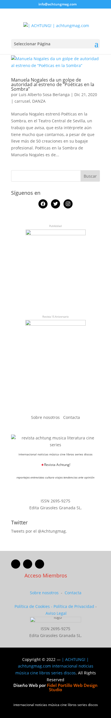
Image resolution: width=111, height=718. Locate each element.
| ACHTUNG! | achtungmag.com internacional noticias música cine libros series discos (54, 666)
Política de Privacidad (74, 606)
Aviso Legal (56, 613)
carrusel (22, 101)
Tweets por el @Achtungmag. (39, 531)
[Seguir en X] (27, 564)
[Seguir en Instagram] (39, 564)
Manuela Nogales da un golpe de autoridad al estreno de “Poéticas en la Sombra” (52, 84)
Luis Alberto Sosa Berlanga (44, 94)
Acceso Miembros (45, 575)
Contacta (71, 417)
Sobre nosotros (46, 417)
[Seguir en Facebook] (15, 564)
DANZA (39, 101)
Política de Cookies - (34, 606)
